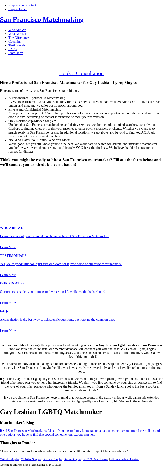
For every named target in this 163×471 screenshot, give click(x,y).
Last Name (8, 193)
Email (5, 197)
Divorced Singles (52, 459)
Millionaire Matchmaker (124, 459)
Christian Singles (31, 459)
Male (7, 180)
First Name (8, 188)
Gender (6, 173)
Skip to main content (22, 5)
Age (4, 184)
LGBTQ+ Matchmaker (95, 459)
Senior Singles (72, 459)
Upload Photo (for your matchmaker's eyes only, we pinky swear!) (44, 215)
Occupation (9, 206)
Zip (3, 211)
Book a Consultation (81, 73)
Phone (5, 202)
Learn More (8, 247)
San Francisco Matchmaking (42, 19)
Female (20, 180)
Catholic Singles (9, 459)
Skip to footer (17, 9)
